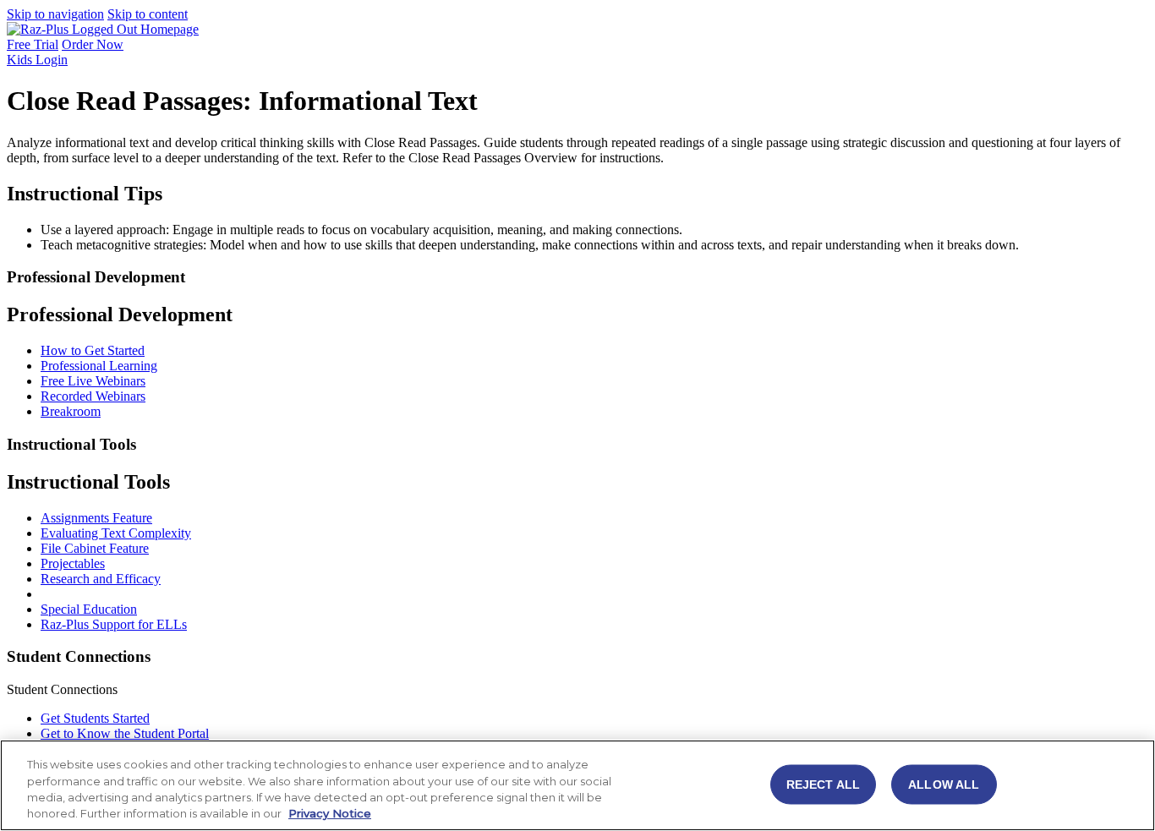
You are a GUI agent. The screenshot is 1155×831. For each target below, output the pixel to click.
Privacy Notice (329, 813)
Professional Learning (99, 365)
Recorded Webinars (93, 396)
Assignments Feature (96, 518)
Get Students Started (95, 718)
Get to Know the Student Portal (125, 733)
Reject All (823, 783)
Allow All (943, 783)
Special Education (89, 609)
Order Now (92, 44)
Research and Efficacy (101, 578)
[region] (577, 785)
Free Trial (32, 44)
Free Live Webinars (93, 381)
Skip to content (147, 14)
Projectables (73, 563)
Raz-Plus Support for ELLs (114, 624)
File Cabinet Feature (95, 548)
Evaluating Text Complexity (116, 533)
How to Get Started (93, 350)
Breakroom (71, 411)
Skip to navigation (55, 14)
